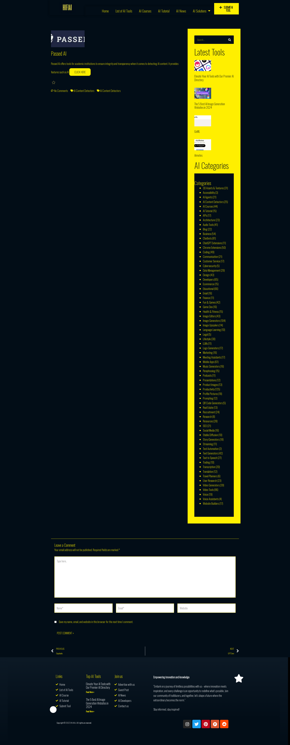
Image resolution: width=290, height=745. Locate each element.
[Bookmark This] (54, 82)
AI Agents (207, 197)
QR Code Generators (213, 403)
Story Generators (211, 439)
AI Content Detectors (84, 91)
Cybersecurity (209, 266)
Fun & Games (209, 302)
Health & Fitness (211, 311)
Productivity (208, 389)
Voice (205, 494)
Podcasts (207, 375)
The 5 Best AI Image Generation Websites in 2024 (209, 106)
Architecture (209, 220)
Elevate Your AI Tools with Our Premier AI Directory (214, 78)
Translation (208, 471)
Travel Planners (210, 476)
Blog (205, 229)
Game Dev (208, 307)
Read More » (90, 692)
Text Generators (210, 453)
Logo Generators (211, 348)
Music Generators (211, 366)
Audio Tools (208, 225)
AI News (181, 10)
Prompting (208, 398)
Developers (208, 279)
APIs (205, 215)
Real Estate (208, 407)
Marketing (208, 352)
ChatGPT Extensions (212, 243)
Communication (210, 256)
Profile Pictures (210, 394)
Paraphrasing (209, 371)
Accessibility (209, 192)
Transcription (209, 467)
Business (207, 234)
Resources (208, 421)
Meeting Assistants (212, 357)
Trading (206, 462)
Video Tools (208, 490)
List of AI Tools (123, 10)
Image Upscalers (211, 325)
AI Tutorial (164, 10)
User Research (210, 480)
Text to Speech (210, 458)
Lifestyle (207, 339)
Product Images (210, 384)
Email (205, 293)
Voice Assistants (211, 499)
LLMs (205, 343)
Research (207, 416)
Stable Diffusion (210, 435)
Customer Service (211, 261)
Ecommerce (208, 284)
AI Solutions (199, 10)
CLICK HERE (80, 72)
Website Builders (211, 503)
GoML (197, 131)
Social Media (209, 430)
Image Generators (211, 320)
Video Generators (211, 485)
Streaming (208, 444)
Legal (205, 334)
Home (105, 10)
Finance (206, 298)
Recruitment (209, 412)
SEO (205, 426)
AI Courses (145, 10)
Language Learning (212, 330)
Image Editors (209, 316)
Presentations (209, 380)
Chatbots (207, 238)
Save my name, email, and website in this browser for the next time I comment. (96, 622)
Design (206, 275)
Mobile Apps (208, 362)
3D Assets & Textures (213, 188)
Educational (208, 289)
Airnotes (198, 155)
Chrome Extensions (212, 247)
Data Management (211, 270)
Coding (206, 252)
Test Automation (211, 449)
